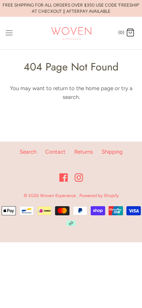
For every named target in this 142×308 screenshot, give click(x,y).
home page (99, 88)
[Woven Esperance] (71, 33)
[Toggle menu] (9, 32)
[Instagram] (79, 177)
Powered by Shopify (99, 195)
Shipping (112, 152)
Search (28, 152)
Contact (55, 152)
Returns (83, 152)
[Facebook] (63, 177)
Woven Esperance (58, 195)
